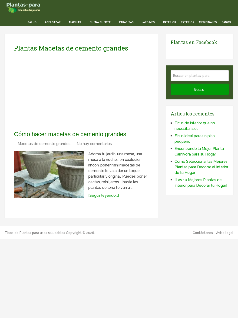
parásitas (126, 22)
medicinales (208, 22)
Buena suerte (100, 22)
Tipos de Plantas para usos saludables (35, 233)
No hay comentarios (94, 144)
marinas (74, 22)
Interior (169, 22)
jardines (148, 22)
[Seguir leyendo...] (103, 195)
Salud (31, 22)
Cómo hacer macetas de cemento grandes (70, 134)
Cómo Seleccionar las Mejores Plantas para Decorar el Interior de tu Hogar (201, 167)
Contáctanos (203, 233)
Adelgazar (52, 22)
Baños (226, 22)
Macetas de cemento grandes (44, 144)
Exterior (187, 22)
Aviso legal (224, 233)
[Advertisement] (58, 91)
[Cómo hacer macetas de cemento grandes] (49, 174)
